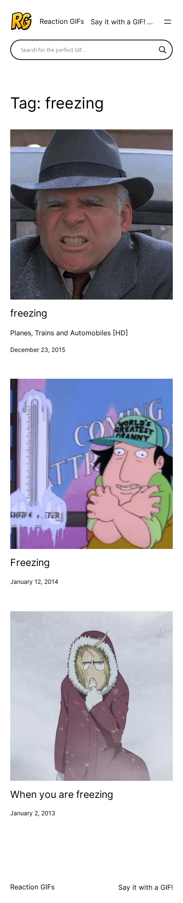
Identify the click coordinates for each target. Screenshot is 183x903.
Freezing (30, 563)
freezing (28, 313)
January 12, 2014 (34, 581)
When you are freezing (61, 794)
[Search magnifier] (163, 50)
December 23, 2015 (38, 349)
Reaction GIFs (62, 21)
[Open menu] (168, 22)
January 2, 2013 (32, 813)
